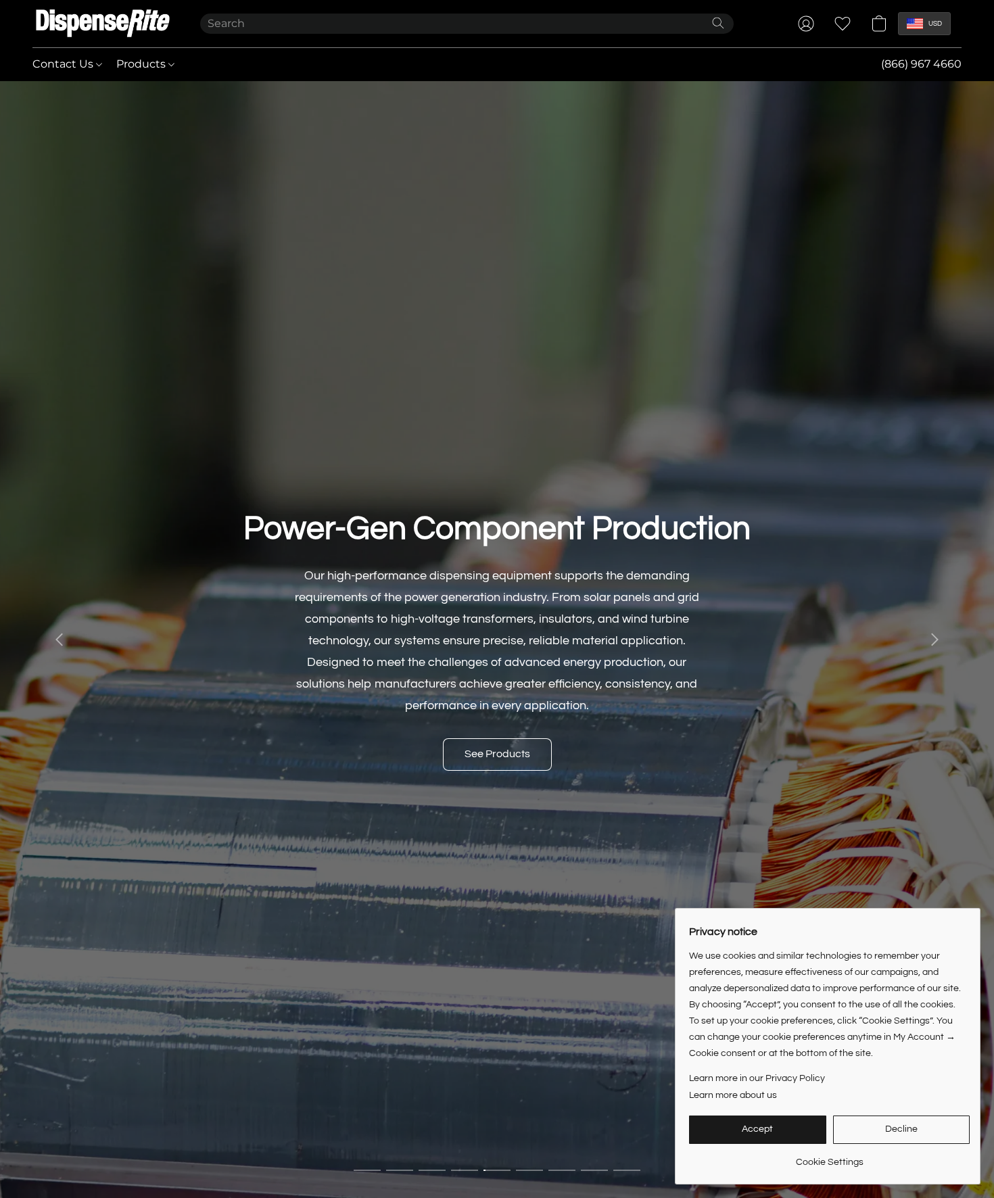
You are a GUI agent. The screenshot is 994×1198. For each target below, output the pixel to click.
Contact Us (64, 63)
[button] (102, 24)
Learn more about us (733, 1095)
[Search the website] (718, 23)
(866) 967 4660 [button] (921, 63)
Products (142, 63)
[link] (829, 1157)
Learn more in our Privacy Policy (757, 1078)
